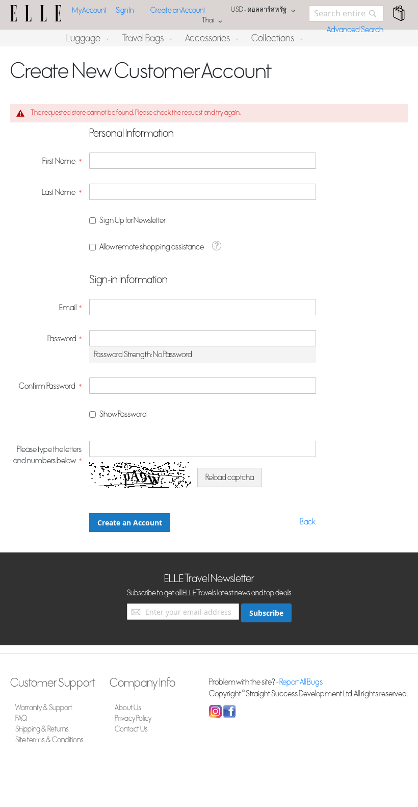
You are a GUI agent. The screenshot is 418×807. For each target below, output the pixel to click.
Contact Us (131, 729)
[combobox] (346, 13)
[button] (265, 10)
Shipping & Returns (42, 729)
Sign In (125, 10)
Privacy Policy (133, 718)
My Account (89, 10)
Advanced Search (355, 29)
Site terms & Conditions (49, 740)
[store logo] (35, 13)
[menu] (209, 38)
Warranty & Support (43, 707)
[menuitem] (85, 38)
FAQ (21, 718)
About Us (128, 707)
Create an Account (177, 10)
